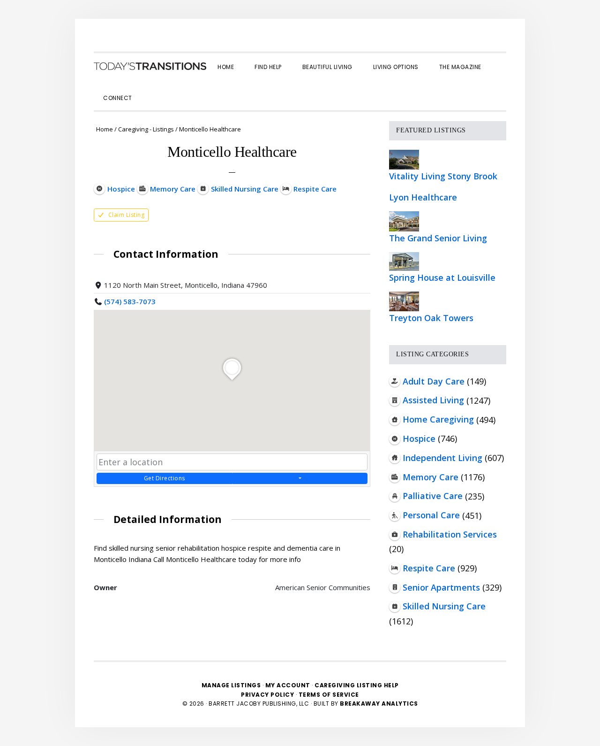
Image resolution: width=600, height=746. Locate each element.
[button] (152, 89)
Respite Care (429, 568)
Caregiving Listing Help (357, 685)
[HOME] (150, 66)
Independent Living (442, 457)
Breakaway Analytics (379, 704)
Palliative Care (433, 495)
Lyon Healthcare (423, 197)
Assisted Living (433, 400)
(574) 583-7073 (130, 301)
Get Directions (164, 478)
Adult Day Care (434, 381)
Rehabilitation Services (450, 534)
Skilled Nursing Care (444, 606)
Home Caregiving (438, 419)
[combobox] (232, 462)
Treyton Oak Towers (431, 317)
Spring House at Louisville (442, 277)
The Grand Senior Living (438, 238)
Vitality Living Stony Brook (443, 176)
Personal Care (431, 515)
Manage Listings (231, 685)
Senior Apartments (441, 587)
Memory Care (430, 477)
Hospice (419, 438)
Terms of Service (329, 695)
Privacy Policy (268, 695)
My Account (287, 685)
